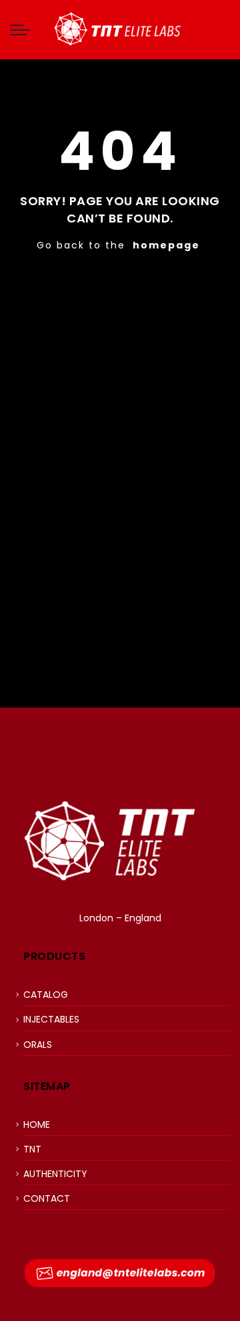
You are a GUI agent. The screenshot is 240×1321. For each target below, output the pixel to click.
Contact (46, 1198)
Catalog (45, 994)
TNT (32, 1149)
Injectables (51, 1019)
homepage (166, 245)
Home (36, 1124)
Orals (37, 1044)
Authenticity (55, 1173)
